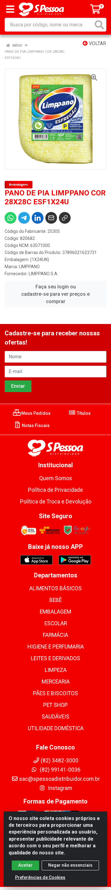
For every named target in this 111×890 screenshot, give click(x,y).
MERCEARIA (56, 682)
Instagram (59, 788)
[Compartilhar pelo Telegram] (24, 218)
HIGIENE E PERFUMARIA (55, 647)
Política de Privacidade (55, 490)
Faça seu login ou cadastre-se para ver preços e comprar (55, 294)
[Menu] (10, 9)
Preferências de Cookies (40, 877)
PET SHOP (55, 705)
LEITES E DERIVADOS (55, 658)
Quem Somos (55, 478)
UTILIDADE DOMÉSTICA (56, 728)
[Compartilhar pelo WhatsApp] (10, 218)
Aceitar (25, 865)
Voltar (97, 43)
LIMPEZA (56, 670)
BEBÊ (55, 600)
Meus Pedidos (35, 413)
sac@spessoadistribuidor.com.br (59, 779)
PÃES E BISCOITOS (55, 693)
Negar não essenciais (70, 865)
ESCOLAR (55, 623)
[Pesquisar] (99, 24)
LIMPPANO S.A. (43, 273)
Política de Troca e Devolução (55, 502)
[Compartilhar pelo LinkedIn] (37, 218)
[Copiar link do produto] (65, 218)
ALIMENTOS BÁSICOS (55, 588)
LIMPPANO (29, 266)
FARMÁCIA (55, 635)
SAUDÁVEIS (55, 717)
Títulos (83, 413)
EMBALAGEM (55, 612)
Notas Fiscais (35, 425)
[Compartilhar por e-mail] (51, 218)
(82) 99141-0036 (59, 770)
